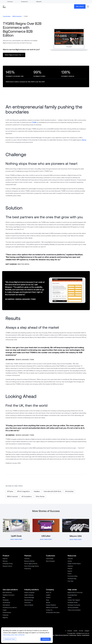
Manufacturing (28, 600)
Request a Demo (7, 566)
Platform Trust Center (52, 607)
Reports (70, 571)
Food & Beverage (29, 597)
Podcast (70, 568)
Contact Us (49, 610)
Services (5, 561)
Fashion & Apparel (29, 592)
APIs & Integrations (23, 491)
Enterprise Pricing (7, 563)
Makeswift (38, 1)
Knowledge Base (72, 595)
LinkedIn (75, 630)
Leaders (48, 595)
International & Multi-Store (52, 491)
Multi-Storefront (7, 592)
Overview (27, 558)
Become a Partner (29, 561)
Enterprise (5, 615)
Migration (5, 617)
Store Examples (50, 561)
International (6, 605)
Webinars (70, 566)
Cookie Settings (85, 635)
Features (5, 558)
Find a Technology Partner (31, 566)
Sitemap (79, 635)
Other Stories (40, 496)
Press (47, 600)
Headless (37, 491)
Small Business (7, 612)
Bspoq (84, 140)
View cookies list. (20, 635)
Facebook (69, 630)
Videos (69, 597)
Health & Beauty (28, 595)
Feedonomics (24, 1)
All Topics (10, 491)
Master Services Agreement (61, 635)
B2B (4, 597)
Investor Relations (51, 605)
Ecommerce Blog (72, 576)
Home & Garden (28, 605)
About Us (48, 592)
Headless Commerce (8, 595)
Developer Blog (72, 578)
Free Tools (70, 581)
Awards (48, 602)
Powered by (27, 568)
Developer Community (74, 605)
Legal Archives (72, 635)
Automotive (27, 602)
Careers (48, 597)
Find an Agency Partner (30, 563)
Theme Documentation (74, 610)
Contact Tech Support (74, 600)
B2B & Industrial (16, 16)
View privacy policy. (8, 635)
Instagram (87, 630)
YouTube (81, 630)
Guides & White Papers (74, 563)
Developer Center (73, 602)
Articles (70, 561)
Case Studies (6, 16)
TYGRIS (34, 122)
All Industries (69, 491)
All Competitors (26, 496)
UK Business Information (53, 612)
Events (69, 573)
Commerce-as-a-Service (10, 607)
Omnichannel (6, 602)
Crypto (4, 610)
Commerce (10, 1)
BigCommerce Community (75, 592)
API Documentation (73, 607)
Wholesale (6, 600)
